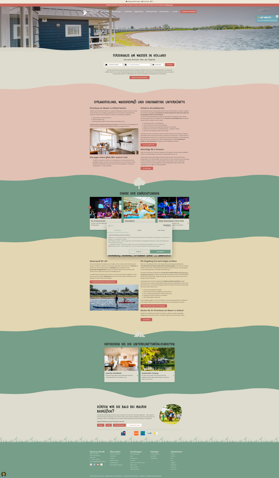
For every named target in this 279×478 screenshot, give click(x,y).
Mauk (131, 456)
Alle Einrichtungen (134, 454)
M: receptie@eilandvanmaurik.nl (98, 461)
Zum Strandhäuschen (148, 145)
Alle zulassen (160, 251)
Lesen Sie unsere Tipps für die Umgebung (154, 306)
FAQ (172, 458)
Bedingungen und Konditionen (113, 476)
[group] (123, 433)
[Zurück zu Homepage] (91, 11)
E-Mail (108, 425)
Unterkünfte (113, 456)
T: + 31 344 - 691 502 (95, 459)
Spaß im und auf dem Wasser (137, 462)
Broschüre (173, 465)
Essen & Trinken (134, 467)
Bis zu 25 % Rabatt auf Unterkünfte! (267, 20)
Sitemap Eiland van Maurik (130, 476)
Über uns (173, 456)
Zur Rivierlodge (147, 168)
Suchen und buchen (189, 11)
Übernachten (104, 11)
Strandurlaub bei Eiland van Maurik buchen (103, 282)
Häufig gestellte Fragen (133, 1)
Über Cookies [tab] (161, 230)
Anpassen (138, 251)
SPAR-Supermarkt (134, 469)
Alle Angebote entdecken (116, 465)
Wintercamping (114, 462)
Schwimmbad (133, 458)
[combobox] (114, 64)
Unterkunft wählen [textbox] (114, 64)
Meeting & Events (151, 11)
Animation (132, 460)
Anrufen (101, 425)
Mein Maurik (146, 1)
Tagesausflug (138, 11)
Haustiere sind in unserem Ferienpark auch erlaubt (104, 124)
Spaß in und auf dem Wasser (139, 77)
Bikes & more (133, 465)
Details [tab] (139, 230)
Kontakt (175, 11)
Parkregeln (142, 476)
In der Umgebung (154, 454)
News (172, 460)
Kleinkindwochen (114, 460)
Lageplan (173, 462)
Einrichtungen (116, 11)
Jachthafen (128, 11)
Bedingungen (169, 5)
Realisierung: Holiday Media (154, 476)
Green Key (173, 467)
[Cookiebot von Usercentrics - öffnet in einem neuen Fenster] (164, 225)
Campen (112, 458)
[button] (89, 207)
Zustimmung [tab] (118, 230)
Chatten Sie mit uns (119, 425)
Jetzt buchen (146, 319)
